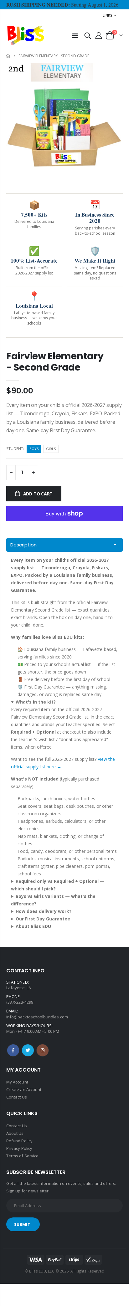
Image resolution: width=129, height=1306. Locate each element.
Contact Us (16, 1097)
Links (107, 15)
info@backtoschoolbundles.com (37, 1017)
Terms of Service (22, 1156)
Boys (34, 448)
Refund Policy (19, 1141)
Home (8, 56)
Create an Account (23, 1089)
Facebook (13, 1050)
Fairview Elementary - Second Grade (54, 361)
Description (23, 544)
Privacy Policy (19, 1148)
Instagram (42, 1050)
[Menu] (75, 35)
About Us (15, 1133)
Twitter (28, 1050)
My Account (17, 1082)
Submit (22, 1224)
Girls (51, 448)
